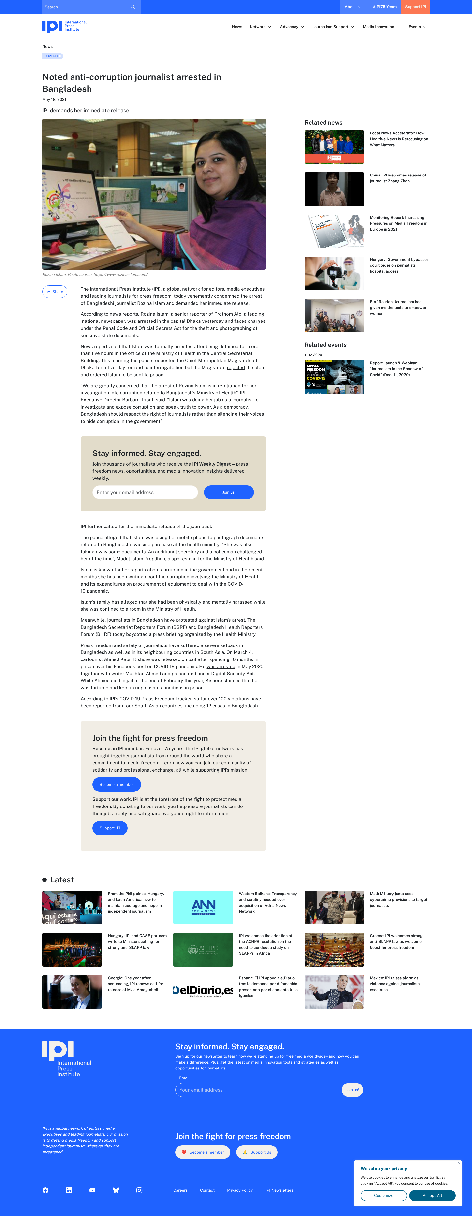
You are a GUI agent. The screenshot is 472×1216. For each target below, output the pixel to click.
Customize (383, 1195)
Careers (180, 1190)
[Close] (459, 1163)
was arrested (221, 666)
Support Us (257, 1152)
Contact (207, 1190)
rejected (236, 367)
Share (57, 291)
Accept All (432, 1195)
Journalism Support (330, 26)
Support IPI (415, 6)
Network (258, 26)
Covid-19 (51, 56)
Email (184, 1078)
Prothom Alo (227, 314)
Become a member (117, 784)
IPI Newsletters (279, 1190)
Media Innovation (378, 26)
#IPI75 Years (385, 6)
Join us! (229, 492)
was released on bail (173, 659)
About (350, 6)
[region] (408, 1183)
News (237, 26)
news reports (124, 314)
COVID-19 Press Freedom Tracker (155, 698)
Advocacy (289, 26)
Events (415, 26)
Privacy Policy (240, 1190)
